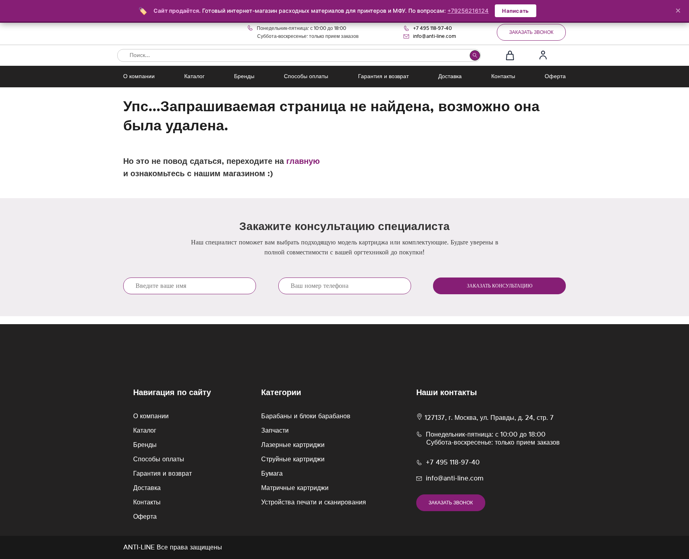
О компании (139, 76)
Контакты (503, 76)
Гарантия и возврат (383, 76)
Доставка (450, 76)
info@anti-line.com (434, 36)
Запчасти (275, 430)
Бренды (244, 76)
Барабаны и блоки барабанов (305, 416)
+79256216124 (467, 10)
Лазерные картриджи (293, 445)
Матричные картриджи (295, 488)
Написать (515, 11)
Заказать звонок (531, 32)
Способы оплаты (306, 76)
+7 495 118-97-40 (432, 28)
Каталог (194, 76)
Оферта (555, 76)
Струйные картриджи (293, 459)
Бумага (272, 473)
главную (303, 161)
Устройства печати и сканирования (313, 502)
